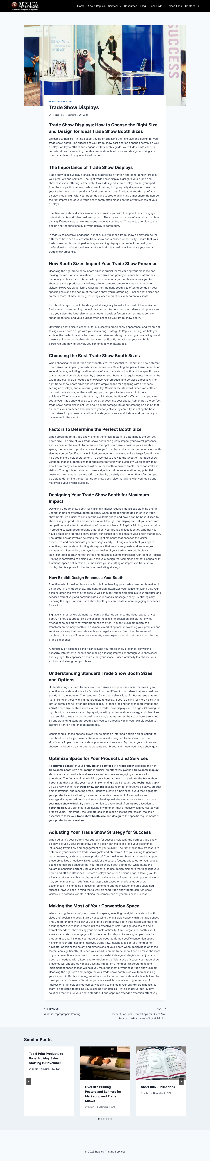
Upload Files (174, 6)
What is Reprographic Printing (62, 1012)
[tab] (99, 1119)
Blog (143, 6)
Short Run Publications (158, 1087)
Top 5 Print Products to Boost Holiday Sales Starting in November (46, 1058)
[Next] (181, 1081)
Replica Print (58, 115)
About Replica (96, 6)
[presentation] (105, 1063)
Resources (130, 6)
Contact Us (192, 6)
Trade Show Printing (60, 101)
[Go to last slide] (28, 1081)
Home (81, 6)
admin (35, 1069)
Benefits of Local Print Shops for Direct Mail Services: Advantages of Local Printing (139, 1014)
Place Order (156, 6)
